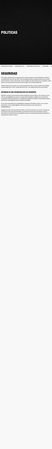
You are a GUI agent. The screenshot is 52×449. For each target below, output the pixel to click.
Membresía (33, 2)
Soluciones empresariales (24, 2)
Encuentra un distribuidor (41, 2)
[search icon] (47, 6)
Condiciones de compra (7, 66)
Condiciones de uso (19, 66)
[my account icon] (49, 6)
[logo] (5, 5)
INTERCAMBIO (45, 66)
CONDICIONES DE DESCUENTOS (33, 66)
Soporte (43, 6)
